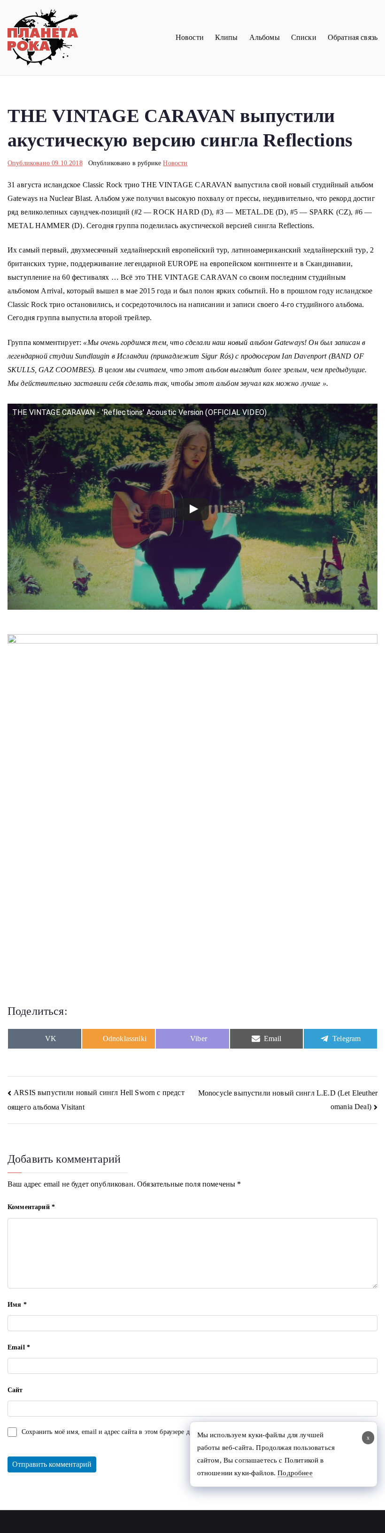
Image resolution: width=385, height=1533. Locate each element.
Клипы (226, 37)
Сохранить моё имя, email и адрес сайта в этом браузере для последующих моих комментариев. (161, 1431)
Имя (17, 1304)
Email (19, 1347)
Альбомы (264, 37)
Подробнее (294, 1473)
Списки (303, 37)
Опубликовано (45, 163)
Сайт (15, 1390)
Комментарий (31, 1207)
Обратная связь (352, 37)
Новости (190, 37)
